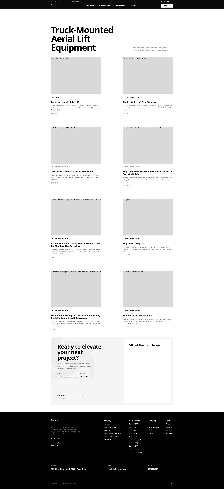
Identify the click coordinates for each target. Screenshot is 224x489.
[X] (164, 1)
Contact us (167, 5)
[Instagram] (159, 1)
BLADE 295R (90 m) (135, 449)
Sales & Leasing (154, 427)
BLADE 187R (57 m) (135, 433)
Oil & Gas (107, 430)
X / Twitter (169, 433)
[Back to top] (171, 483)
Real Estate (107, 440)
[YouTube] (161, 1)
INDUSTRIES (90, 6)
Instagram (169, 427)
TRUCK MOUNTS (120, 6)
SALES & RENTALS (104, 6)
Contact (151, 433)
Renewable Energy (110, 427)
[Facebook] (156, 1)
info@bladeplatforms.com (60, 1)
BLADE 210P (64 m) (135, 437)
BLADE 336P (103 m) (135, 452)
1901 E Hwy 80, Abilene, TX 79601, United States (69, 469)
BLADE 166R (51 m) (135, 427)
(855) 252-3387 (75, 1)
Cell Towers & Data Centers (113, 433)
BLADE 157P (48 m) (135, 424)
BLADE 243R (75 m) (135, 443)
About (151, 424)
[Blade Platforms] (57, 6)
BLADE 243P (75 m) (135, 440)
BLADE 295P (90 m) (135, 446)
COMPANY (133, 6)
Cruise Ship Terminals (111, 437)
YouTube (169, 430)
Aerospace (107, 424)
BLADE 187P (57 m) (135, 430)
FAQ (150, 430)
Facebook (169, 424)
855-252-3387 (84, 377)
